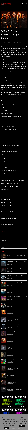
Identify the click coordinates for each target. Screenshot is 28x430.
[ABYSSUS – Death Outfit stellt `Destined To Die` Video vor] (3, 298)
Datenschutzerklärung (14, 428)
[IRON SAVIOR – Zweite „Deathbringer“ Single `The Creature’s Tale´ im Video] (3, 368)
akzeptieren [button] (22, 425)
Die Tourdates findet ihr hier (14, 94)
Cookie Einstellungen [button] (12, 425)
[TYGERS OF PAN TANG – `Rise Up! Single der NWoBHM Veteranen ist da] (3, 312)
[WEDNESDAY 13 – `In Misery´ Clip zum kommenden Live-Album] (3, 333)
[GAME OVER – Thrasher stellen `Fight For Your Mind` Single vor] (3, 361)
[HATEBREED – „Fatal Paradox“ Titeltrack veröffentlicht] (3, 340)
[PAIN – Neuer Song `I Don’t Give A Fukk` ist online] (3, 277)
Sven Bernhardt (6, 42)
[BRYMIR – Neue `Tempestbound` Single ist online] (3, 347)
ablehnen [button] (6, 428)
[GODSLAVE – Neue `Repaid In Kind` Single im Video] (3, 284)
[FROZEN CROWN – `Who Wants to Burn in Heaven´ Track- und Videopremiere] (3, 389)
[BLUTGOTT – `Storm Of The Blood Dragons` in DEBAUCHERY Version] (3, 382)
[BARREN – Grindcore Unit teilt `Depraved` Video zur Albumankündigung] (3, 326)
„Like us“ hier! (3, 240)
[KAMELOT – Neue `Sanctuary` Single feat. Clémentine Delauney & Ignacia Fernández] (3, 319)
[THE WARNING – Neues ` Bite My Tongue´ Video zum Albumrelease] (3, 305)
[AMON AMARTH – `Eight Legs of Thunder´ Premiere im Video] (3, 354)
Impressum (21, 428)
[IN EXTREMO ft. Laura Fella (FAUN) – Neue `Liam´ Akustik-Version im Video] (3, 291)
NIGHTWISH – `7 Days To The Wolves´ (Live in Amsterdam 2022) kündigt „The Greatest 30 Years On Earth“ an (16, 255)
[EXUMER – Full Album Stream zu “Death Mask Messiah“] (3, 270)
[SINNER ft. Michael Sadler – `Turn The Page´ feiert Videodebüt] (3, 375)
